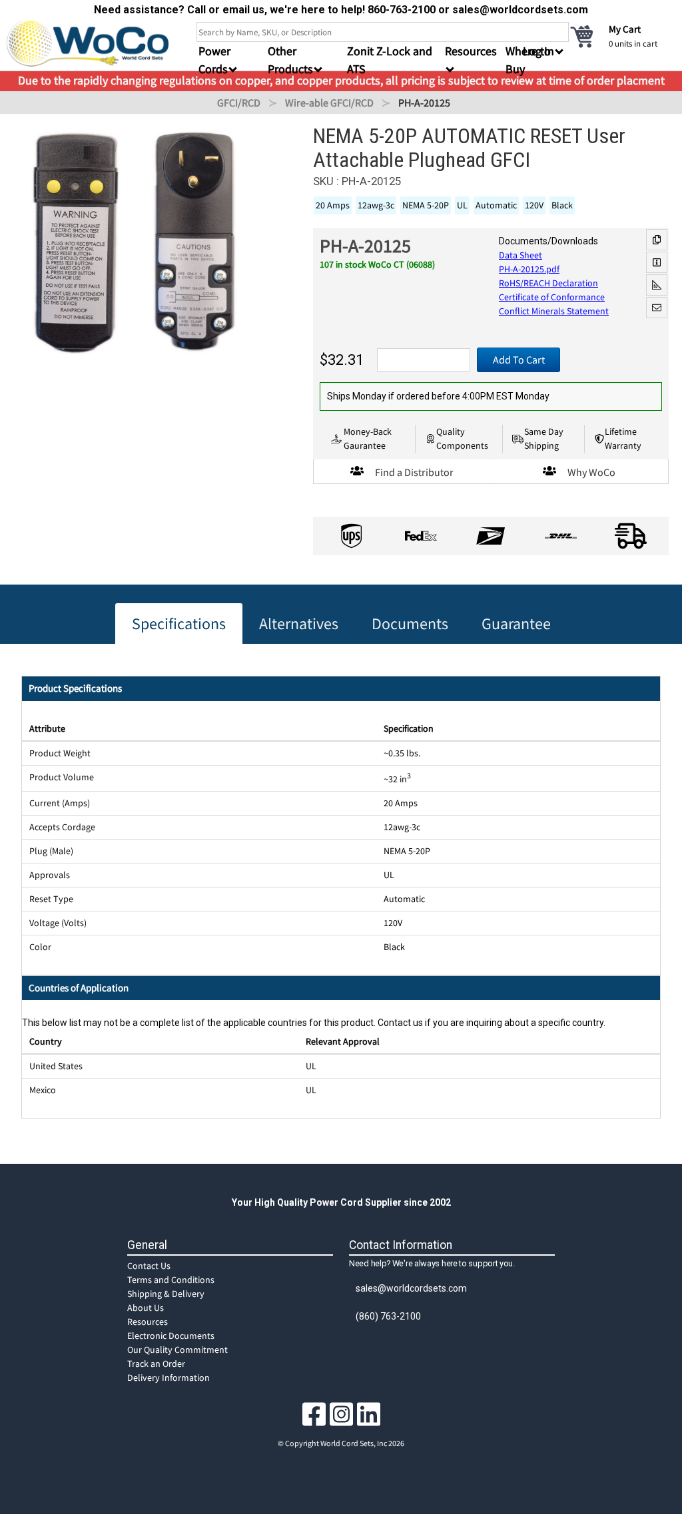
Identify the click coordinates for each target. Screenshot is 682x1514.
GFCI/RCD (238, 102)
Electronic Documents (170, 1336)
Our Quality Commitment (177, 1350)
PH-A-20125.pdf (529, 269)
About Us (145, 1308)
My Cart (625, 29)
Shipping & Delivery (165, 1294)
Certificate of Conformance (552, 297)
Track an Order (156, 1364)
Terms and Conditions (170, 1280)
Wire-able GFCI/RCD (329, 102)
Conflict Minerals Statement (554, 311)
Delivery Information (168, 1378)
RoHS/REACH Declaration (548, 283)
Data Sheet (520, 255)
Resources (147, 1322)
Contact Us (148, 1266)
